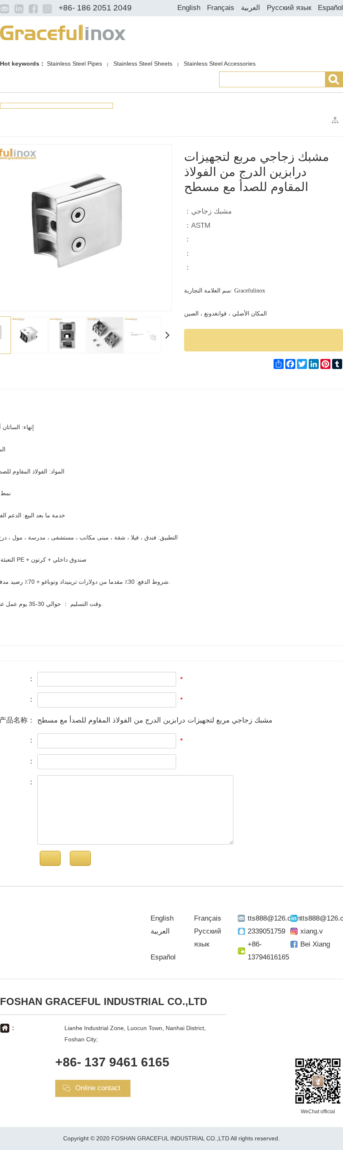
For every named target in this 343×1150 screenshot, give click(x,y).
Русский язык (289, 8)
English (188, 8)
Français (220, 8)
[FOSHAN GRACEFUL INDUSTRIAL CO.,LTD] (62, 32)
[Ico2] (18, 8)
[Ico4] (47, 8)
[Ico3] (33, 8)
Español (330, 8)
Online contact (97, 1088)
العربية (250, 8)
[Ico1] (4, 8)
